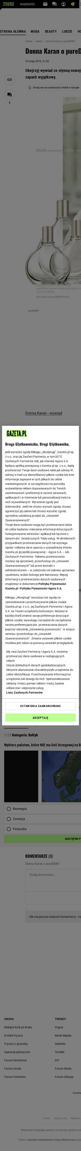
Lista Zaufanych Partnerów (24, 692)
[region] (40, 575)
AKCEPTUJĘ (40, 717)
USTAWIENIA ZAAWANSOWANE (40, 706)
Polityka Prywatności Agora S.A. (41, 588)
